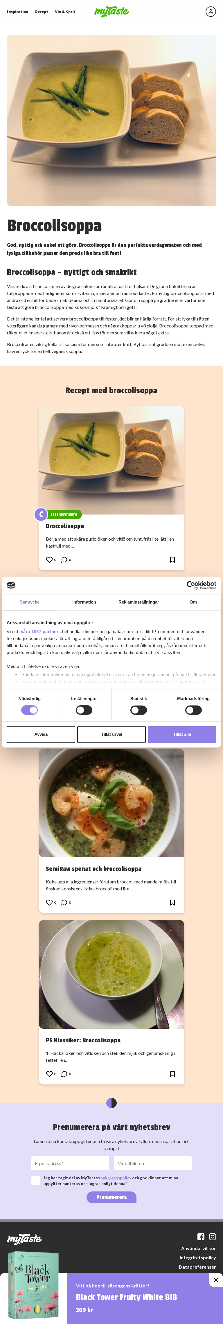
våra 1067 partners (41, 631)
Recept (41, 12)
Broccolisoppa (65, 526)
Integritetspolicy (198, 1257)
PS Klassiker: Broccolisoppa (83, 1040)
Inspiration (17, 12)
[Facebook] (200, 1236)
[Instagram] (212, 1236)
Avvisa (41, 734)
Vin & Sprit (65, 12)
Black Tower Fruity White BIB (126, 1297)
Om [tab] (193, 601)
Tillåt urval (111, 734)
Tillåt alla (182, 734)
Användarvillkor (198, 1248)
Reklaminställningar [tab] (138, 601)
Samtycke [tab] (30, 601)
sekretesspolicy (116, 1177)
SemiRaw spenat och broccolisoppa (93, 869)
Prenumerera (111, 1197)
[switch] (84, 710)
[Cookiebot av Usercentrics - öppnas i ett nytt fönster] (191, 585)
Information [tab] (84, 601)
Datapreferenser (197, 1266)
